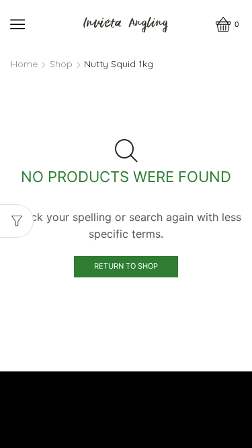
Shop (61, 64)
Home (24, 64)
